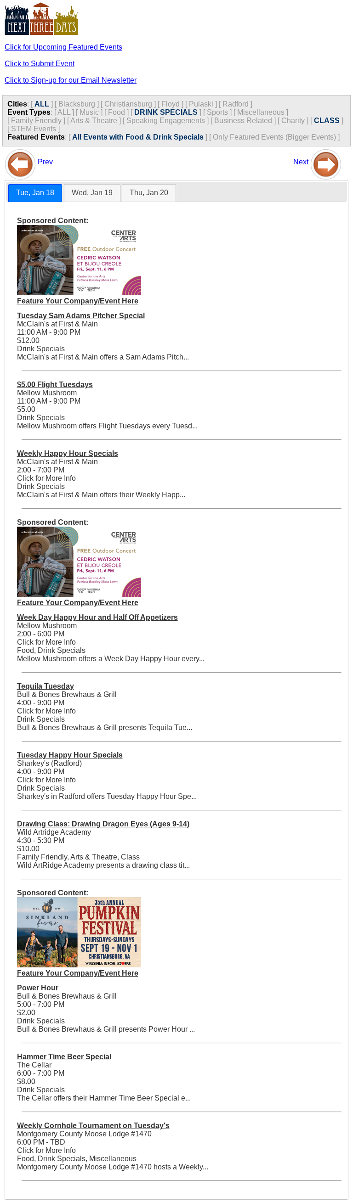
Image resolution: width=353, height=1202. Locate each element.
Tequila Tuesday (45, 686)
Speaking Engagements (165, 120)
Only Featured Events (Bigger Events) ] (276, 137)
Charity (293, 120)
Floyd (170, 104)
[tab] (35, 193)
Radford (235, 104)
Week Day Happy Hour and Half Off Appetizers (97, 617)
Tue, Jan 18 (35, 193)
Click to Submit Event (39, 63)
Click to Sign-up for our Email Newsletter (71, 80)
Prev (45, 162)
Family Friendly (36, 120)
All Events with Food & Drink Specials (138, 137)
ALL (41, 104)
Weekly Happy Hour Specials (67, 453)
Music (89, 112)
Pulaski (201, 104)
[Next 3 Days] (326, 162)
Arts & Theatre (93, 120)
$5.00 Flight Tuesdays (55, 384)
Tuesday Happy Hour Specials (70, 755)
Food (116, 112)
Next (300, 162)
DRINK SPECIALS (166, 112)
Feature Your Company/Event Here (77, 301)
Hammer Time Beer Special (64, 1057)
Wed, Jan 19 (92, 193)
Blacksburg (76, 104)
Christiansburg (128, 104)
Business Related (243, 120)
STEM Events (33, 129)
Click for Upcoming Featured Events (63, 47)
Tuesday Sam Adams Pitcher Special (81, 316)
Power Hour (37, 988)
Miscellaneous (261, 112)
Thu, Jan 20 (149, 193)
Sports (217, 112)
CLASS (327, 120)
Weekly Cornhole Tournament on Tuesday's (93, 1125)
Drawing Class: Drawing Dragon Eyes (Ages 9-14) (103, 824)
